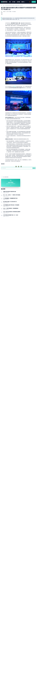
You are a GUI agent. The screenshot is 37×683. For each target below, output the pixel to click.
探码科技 (14, 86)
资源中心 (23, 1)
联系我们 (33, 1)
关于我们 (13, 1)
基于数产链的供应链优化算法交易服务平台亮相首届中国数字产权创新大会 (14, 5)
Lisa (4, 192)
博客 (3, 5)
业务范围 (18, 1)
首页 (10, 1)
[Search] (2, 177)
